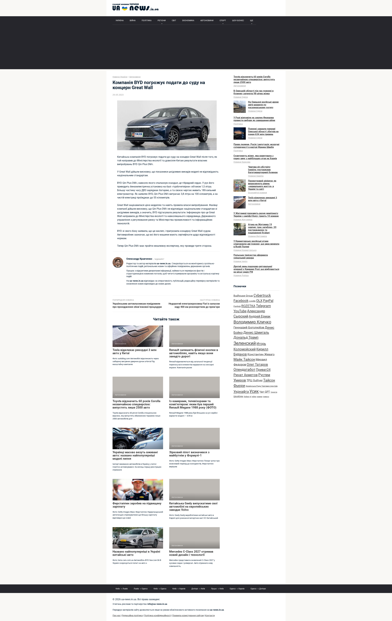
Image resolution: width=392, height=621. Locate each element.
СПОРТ (223, 20)
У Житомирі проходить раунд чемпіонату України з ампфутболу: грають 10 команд (256, 214)
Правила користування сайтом (188, 615)
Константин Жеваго (261, 354)
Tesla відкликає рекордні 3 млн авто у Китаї (134, 351)
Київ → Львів (122, 588)
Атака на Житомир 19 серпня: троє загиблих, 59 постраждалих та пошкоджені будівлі (262, 228)
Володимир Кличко (252, 322)
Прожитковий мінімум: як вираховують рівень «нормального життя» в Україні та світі (262, 184)
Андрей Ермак (259, 316)
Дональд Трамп (246, 337)
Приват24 (263, 369)
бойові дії (247, 397)
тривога (266, 397)
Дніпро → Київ (198, 588)
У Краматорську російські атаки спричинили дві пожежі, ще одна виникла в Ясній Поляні (256, 244)
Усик (254, 391)
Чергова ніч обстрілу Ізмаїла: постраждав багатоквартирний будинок (263, 170)
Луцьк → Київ (217, 588)
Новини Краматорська (245, 250)
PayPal (268, 301)
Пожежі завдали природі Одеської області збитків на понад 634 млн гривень (263, 131)
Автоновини (240, 86)
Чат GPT (264, 391)
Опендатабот (244, 369)
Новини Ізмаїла (256, 176)
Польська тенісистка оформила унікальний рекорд (251, 256)
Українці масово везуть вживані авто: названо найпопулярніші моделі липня (135, 455)
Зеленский (245, 343)
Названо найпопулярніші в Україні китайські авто (136, 553)
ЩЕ (251, 20)
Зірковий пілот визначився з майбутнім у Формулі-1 (189, 453)
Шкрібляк (238, 396)
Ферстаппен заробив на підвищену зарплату (137, 505)
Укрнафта (241, 391)
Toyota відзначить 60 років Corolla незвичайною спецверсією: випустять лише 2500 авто (136, 404)
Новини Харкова (242, 162)
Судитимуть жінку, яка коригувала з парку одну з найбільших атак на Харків (255, 157)
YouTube (240, 311)
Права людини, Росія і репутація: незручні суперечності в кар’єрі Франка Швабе (256, 146)
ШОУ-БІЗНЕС (238, 20)
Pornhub (237, 306)
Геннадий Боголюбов (249, 327)
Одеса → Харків (237, 588)
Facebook (241, 301)
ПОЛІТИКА (146, 20)
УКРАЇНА (120, 20)
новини (259, 397)
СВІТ (174, 20)
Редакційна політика (132, 615)
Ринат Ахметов (246, 375)
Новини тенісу (240, 261)
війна (254, 397)
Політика (238, 124)
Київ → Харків (178, 588)
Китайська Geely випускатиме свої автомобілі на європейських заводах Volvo (193, 507)
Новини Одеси (241, 97)
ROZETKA (248, 306)
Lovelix (252, 301)
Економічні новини (257, 192)
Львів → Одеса (140, 588)
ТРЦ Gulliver (255, 380)
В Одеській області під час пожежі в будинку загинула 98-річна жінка (253, 92)
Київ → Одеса (160, 588)
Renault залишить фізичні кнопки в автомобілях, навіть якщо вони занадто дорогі (193, 353)
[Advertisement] (196, 47)
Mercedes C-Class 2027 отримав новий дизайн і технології (191, 553)
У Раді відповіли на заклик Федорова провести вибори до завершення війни (254, 119)
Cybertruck (262, 295)
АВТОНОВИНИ (206, 20)
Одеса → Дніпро (258, 588)
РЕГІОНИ (162, 20)
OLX (259, 301)
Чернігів (274, 392)
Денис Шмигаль (256, 332)
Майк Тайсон (244, 359)
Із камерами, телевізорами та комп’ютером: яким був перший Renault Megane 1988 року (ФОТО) (192, 404)
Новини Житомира (243, 219)
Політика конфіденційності (157, 615)
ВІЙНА (133, 20)
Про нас (117, 615)
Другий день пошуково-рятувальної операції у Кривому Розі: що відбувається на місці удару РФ (256, 269)
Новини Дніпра (241, 275)
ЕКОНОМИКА (188, 20)
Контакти (210, 615)
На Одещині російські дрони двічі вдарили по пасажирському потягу (263, 105)
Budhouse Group (243, 295)
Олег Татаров (257, 364)
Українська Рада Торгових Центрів (261, 386)
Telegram (263, 306)
